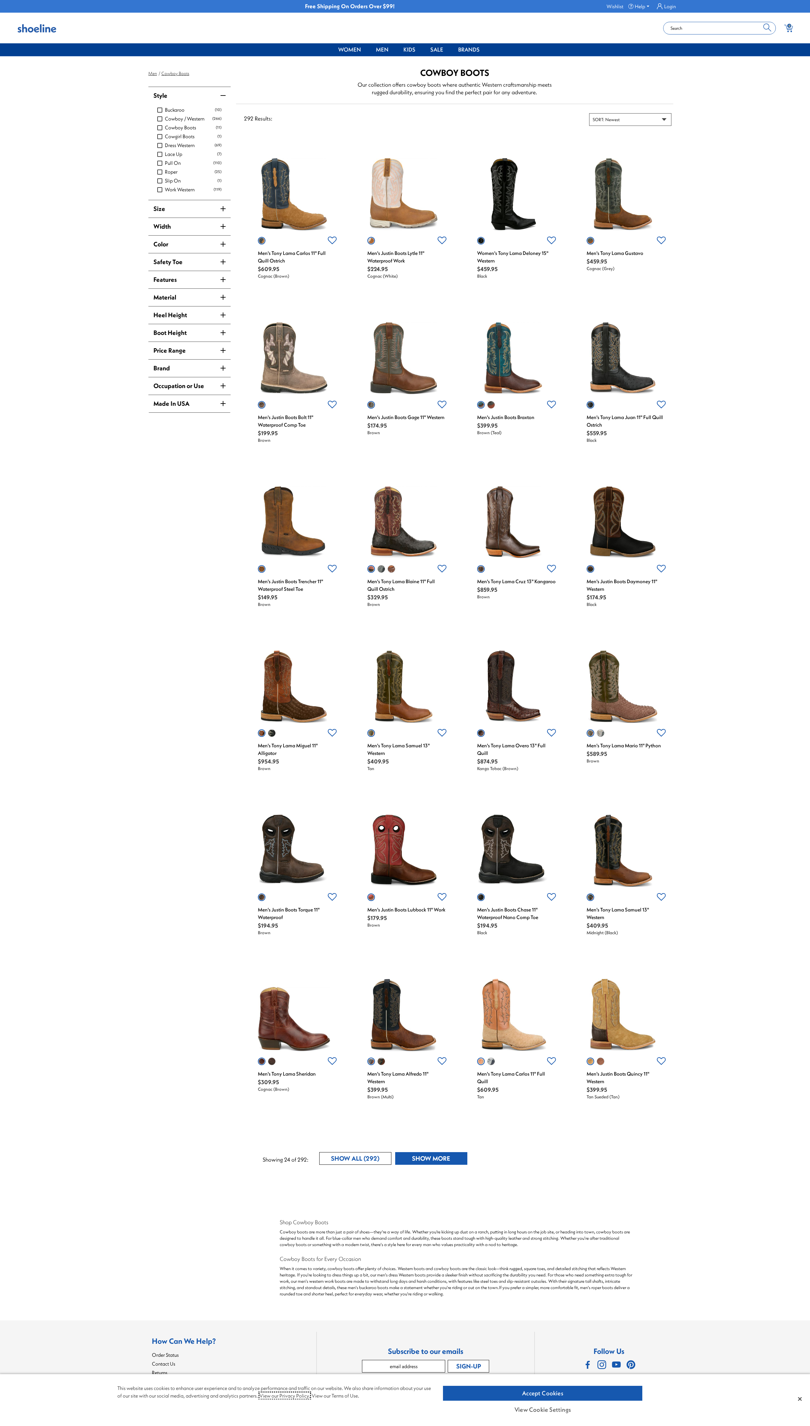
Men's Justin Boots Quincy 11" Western (618, 1077)
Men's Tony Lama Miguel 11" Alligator (288, 749)
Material (164, 297)
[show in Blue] (491, 1061)
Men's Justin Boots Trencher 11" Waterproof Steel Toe (290, 585)
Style (160, 95)
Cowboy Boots (175, 73)
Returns (159, 1372)
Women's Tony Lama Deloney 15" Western (512, 257)
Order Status (165, 1355)
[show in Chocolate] (391, 569)
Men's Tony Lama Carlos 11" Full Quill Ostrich (292, 257)
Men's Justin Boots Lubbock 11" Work (406, 909)
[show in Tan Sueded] (590, 1061)
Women (349, 49)
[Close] (800, 1399)
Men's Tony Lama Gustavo (615, 253)
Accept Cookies (542, 1393)
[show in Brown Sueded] (600, 1061)
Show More (439, 1159)
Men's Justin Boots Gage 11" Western (406, 417)
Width (162, 226)
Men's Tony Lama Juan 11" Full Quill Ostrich (625, 421)
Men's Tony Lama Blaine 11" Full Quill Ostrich (401, 585)
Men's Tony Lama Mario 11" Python (624, 745)
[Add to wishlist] (332, 241)
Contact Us (163, 1364)
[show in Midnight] (590, 897)
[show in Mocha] (381, 1061)
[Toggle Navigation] (366, 50)
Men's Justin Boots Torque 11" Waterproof (289, 913)
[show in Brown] (262, 405)
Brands (469, 49)
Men (382, 49)
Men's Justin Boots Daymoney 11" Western (622, 585)
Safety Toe (168, 262)
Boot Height (170, 332)
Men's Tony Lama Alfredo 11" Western (397, 1077)
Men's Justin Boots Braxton (505, 417)
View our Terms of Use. (335, 1395)
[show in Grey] (381, 569)
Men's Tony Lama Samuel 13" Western (398, 749)
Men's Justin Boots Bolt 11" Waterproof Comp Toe (285, 421)
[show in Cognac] (262, 241)
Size (159, 209)
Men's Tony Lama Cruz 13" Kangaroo (516, 581)
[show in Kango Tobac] (481, 733)
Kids (409, 49)
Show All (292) (361, 1159)
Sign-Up (468, 1366)
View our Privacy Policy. (284, 1395)
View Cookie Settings (542, 1409)
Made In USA (171, 403)
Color (160, 244)
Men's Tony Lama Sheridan (287, 1074)
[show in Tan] (371, 733)
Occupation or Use (178, 386)
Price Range (169, 350)
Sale (436, 49)
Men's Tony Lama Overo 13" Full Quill (511, 749)
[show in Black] (481, 241)
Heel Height (170, 315)
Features (165, 279)
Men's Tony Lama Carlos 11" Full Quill (511, 1077)
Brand (161, 368)
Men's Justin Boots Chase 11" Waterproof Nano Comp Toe (507, 913)
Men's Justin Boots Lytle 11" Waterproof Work (395, 257)
